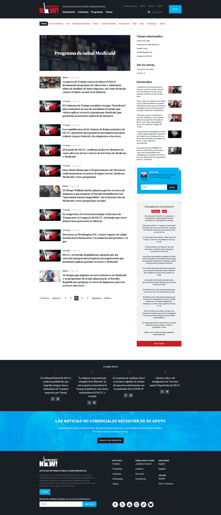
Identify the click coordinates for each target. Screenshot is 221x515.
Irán (67, 24)
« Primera (44, 298)
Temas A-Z (141, 73)
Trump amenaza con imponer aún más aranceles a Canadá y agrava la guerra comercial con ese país (159, 249)
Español (162, 469)
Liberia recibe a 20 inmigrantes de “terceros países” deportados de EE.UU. (165, 381)
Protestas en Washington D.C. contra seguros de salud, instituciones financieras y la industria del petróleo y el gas (95, 238)
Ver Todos (159, 344)
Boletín (142, 6)
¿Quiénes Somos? (130, 6)
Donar (175, 9)
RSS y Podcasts (166, 484)
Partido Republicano (144, 52)
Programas (97, 12)
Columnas (83, 12)
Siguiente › (97, 298)
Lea (164, 211)
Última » (108, 298)
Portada (115, 464)
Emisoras (151, 6)
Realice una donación (110, 440)
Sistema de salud (143, 41)
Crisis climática (56, 24)
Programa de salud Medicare (148, 45)
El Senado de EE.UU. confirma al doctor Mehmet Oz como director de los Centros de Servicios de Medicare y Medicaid (94, 153)
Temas (108, 12)
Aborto (162, 24)
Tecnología (152, 24)
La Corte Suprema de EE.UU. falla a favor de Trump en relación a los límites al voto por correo (159, 239)
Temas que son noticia (145, 69)
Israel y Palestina (109, 24)
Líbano (95, 24)
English (159, 6)
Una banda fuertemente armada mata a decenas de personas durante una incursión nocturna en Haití (159, 282)
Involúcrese (140, 479)
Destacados (69, 12)
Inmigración (124, 24)
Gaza (142, 24)
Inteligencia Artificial (81, 24)
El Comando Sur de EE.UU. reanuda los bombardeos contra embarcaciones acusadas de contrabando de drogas (159, 218)
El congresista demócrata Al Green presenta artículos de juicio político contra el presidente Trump (159, 325)
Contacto (139, 469)
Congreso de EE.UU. (144, 56)
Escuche (155, 211)
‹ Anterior (56, 298)
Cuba (134, 24)
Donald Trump (142, 48)
